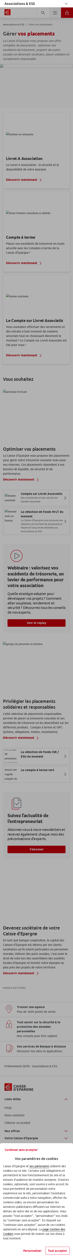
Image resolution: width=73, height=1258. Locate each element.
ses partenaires (39, 1166)
